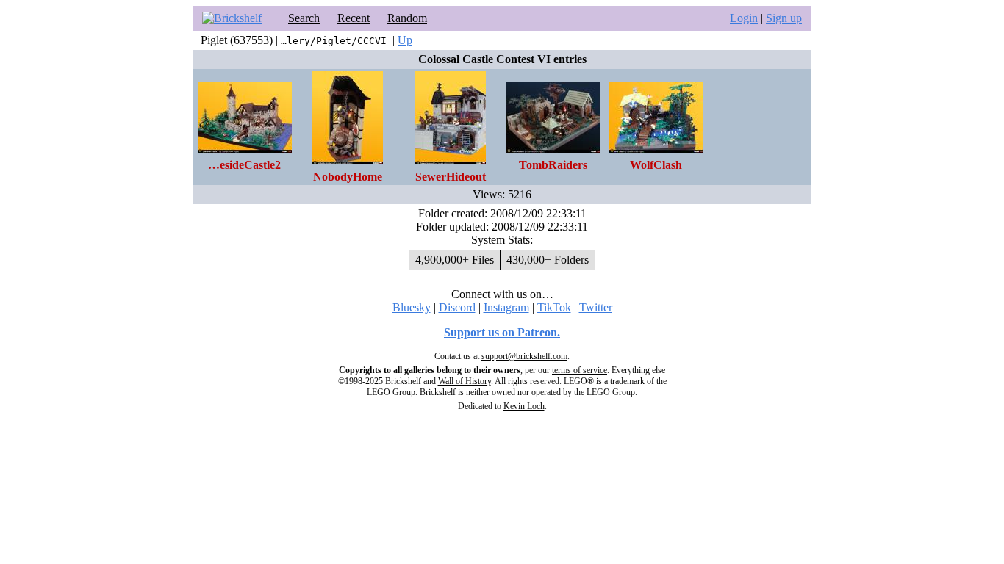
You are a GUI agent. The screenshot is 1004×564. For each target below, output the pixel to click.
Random (407, 18)
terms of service (579, 370)
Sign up (784, 18)
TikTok (554, 307)
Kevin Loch (524, 406)
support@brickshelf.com (524, 356)
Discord (457, 307)
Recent (353, 18)
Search (304, 18)
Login (744, 18)
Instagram (506, 307)
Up (405, 40)
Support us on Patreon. (502, 332)
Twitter (595, 307)
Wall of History (464, 381)
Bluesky (411, 307)
